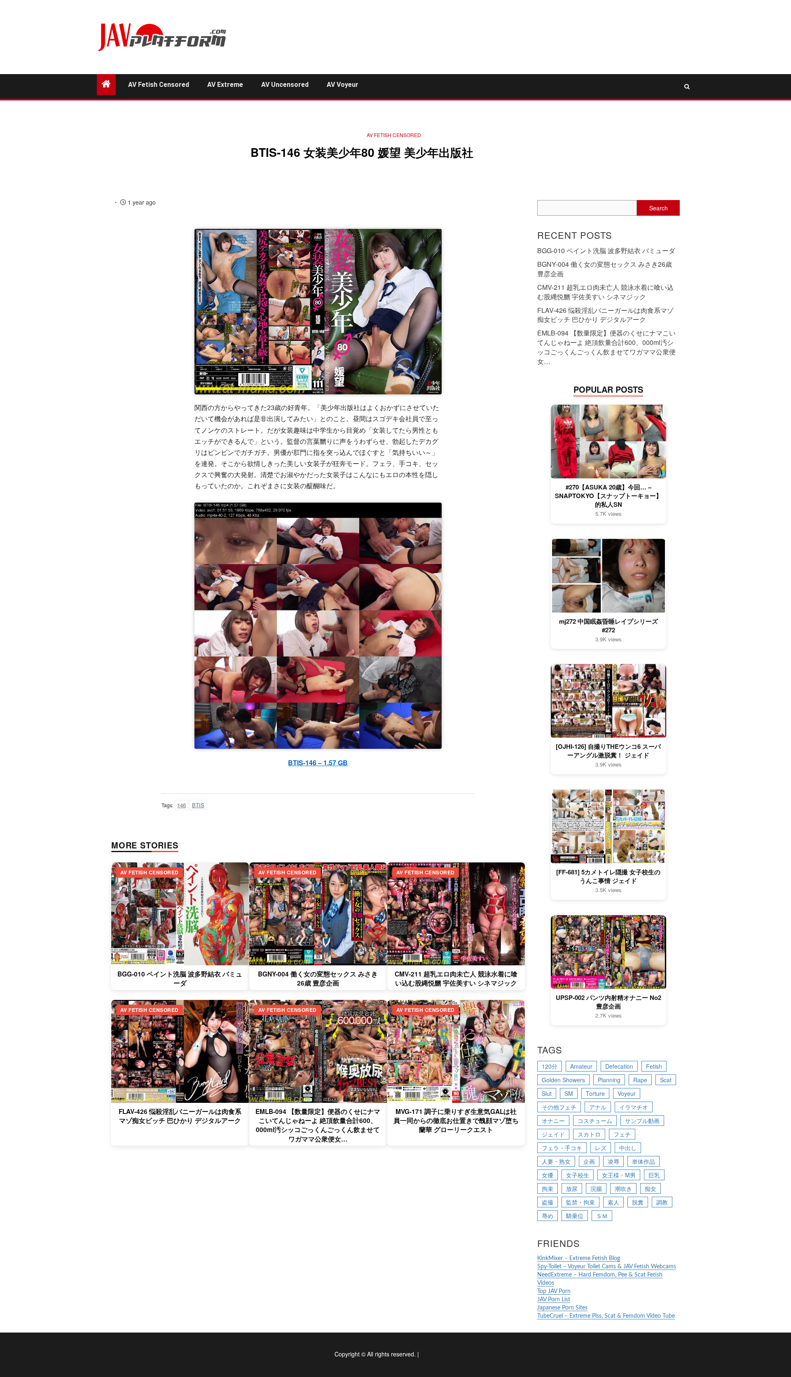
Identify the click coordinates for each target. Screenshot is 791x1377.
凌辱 (613, 1161)
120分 (549, 1066)
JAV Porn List (553, 1299)
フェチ (622, 1134)
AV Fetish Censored (158, 85)
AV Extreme (225, 85)
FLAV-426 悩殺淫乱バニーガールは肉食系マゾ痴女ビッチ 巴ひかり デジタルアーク (180, 1116)
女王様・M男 (619, 1175)
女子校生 (577, 1175)
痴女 (650, 1188)
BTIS (198, 805)
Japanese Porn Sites (562, 1308)
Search (658, 208)
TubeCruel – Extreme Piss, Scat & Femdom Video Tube (606, 1316)
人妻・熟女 (556, 1161)
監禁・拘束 (580, 1202)
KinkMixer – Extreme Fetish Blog (578, 1258)
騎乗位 (574, 1216)
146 (181, 805)
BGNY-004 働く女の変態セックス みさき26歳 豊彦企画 (318, 978)
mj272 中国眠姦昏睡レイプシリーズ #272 (608, 625)
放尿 (572, 1188)
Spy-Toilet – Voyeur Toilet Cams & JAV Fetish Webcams (606, 1267)
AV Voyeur (342, 85)
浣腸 (596, 1188)
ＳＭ (602, 1216)
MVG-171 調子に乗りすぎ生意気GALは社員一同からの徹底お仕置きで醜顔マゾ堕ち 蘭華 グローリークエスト (456, 1121)
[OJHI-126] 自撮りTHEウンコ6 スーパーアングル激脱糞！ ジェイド (608, 751)
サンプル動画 (642, 1120)
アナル (597, 1107)
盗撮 (547, 1202)
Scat (666, 1080)
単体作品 (643, 1161)
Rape (640, 1080)
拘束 (547, 1188)
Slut (547, 1093)
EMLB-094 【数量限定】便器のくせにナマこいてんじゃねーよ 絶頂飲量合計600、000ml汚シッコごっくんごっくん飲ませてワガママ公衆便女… (317, 1125)
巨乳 (654, 1175)
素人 (613, 1202)
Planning (609, 1080)
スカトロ (589, 1134)
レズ (600, 1148)
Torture (595, 1093)
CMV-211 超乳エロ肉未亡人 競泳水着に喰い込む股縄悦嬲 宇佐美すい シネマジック (456, 978)
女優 (547, 1175)
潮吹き (623, 1188)
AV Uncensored (285, 85)
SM (568, 1093)
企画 (589, 1161)
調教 (662, 1202)
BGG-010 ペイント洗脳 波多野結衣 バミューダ (179, 978)
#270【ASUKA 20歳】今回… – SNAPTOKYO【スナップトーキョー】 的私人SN (608, 496)
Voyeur (627, 1093)
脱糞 (638, 1202)
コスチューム (595, 1120)
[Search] (687, 86)
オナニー (553, 1120)
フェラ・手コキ (562, 1148)
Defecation (619, 1066)
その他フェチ (559, 1107)
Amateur (581, 1066)
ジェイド (553, 1134)
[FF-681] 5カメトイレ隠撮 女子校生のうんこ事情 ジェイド (608, 876)
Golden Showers (563, 1080)
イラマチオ (633, 1107)
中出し (628, 1148)
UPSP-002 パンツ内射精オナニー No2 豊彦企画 (608, 1002)
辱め (547, 1216)
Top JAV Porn (554, 1291)
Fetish (654, 1066)
